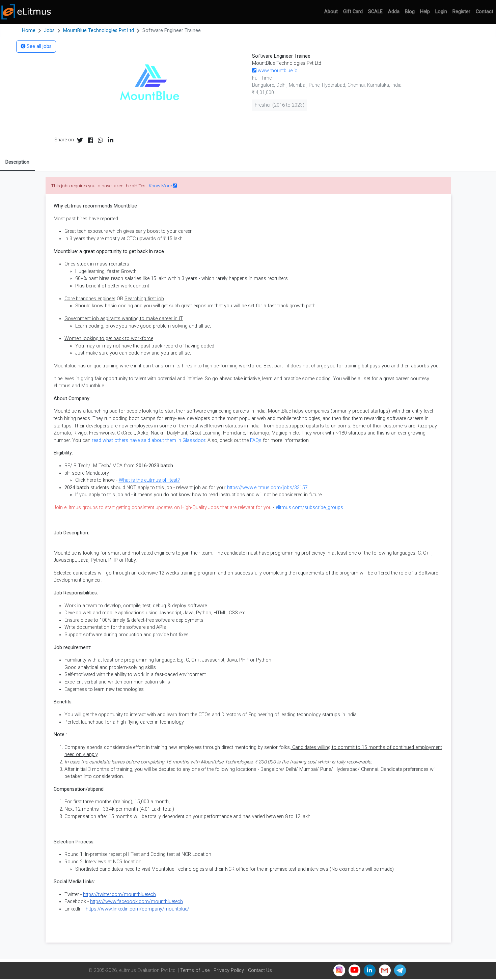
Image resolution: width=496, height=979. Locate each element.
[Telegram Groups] (400, 970)
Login (441, 12)
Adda (393, 12)
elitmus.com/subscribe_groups (309, 507)
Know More (161, 185)
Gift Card (353, 12)
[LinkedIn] (370, 970)
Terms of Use (195, 970)
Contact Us (260, 970)
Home (28, 30)
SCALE (375, 12)
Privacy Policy (229, 970)
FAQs (255, 440)
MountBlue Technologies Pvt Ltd (98, 30)
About (331, 12)
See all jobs (38, 46)
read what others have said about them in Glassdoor (148, 440)
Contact (484, 12)
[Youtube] (354, 970)
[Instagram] (339, 970)
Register (461, 12)
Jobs (49, 30)
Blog (410, 12)
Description (17, 162)
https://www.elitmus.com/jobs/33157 (267, 488)
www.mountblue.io (277, 71)
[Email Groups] (385, 970)
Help (425, 12)
